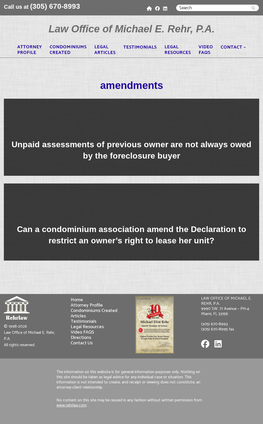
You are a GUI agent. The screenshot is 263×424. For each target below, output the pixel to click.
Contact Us (82, 343)
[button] (244, 47)
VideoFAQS (206, 50)
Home (77, 299)
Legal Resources (87, 326)
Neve (9, 417)
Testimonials (140, 47)
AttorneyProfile (29, 50)
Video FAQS (82, 332)
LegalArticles (105, 50)
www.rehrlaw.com (72, 405)
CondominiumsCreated (68, 50)
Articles (78, 316)
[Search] (253, 7)
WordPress (50, 417)
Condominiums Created (94, 310)
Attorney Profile (87, 305)
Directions (81, 337)
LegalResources (177, 50)
